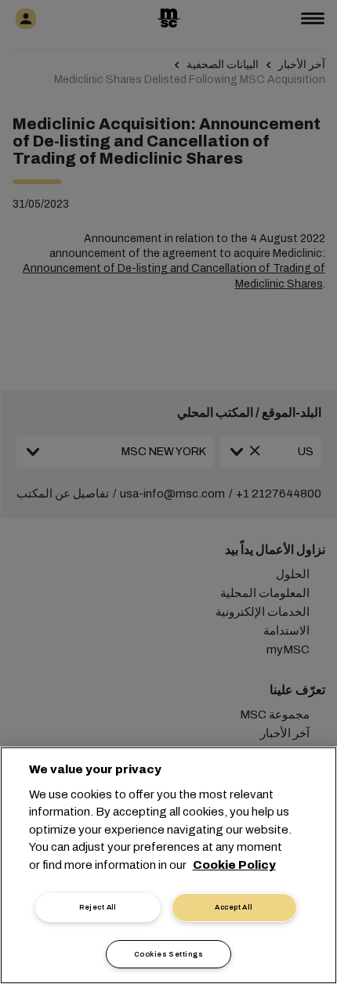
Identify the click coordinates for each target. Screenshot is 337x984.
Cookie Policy (234, 865)
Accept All (234, 907)
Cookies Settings (168, 954)
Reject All (98, 907)
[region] (168, 865)
